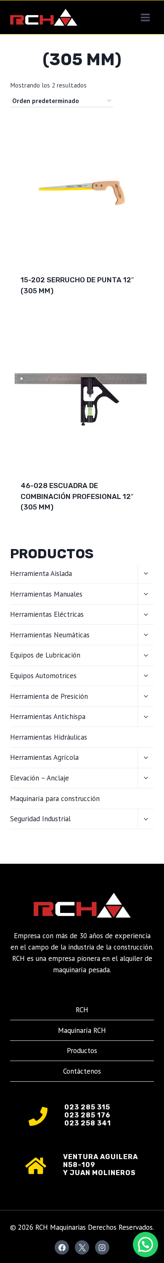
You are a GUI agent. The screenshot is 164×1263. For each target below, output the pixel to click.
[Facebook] (62, 1247)
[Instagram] (102, 1247)
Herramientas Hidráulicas (48, 737)
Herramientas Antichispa (47, 716)
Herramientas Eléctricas (47, 614)
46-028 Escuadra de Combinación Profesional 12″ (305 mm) (77, 496)
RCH (82, 1009)
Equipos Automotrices (43, 675)
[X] (82, 1247)
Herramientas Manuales (46, 594)
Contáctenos (82, 1071)
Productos (82, 1050)
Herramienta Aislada (41, 573)
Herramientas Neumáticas (50, 634)
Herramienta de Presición (49, 696)
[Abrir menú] (145, 17)
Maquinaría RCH (82, 1030)
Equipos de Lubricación (45, 655)
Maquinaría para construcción (55, 798)
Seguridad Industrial (40, 818)
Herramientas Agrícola (44, 757)
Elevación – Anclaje (39, 778)
